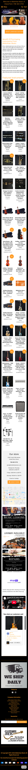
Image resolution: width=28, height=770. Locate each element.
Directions (14, 482)
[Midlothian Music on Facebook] (12, 692)
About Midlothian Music (14, 703)
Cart (25, 7)
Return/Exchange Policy (14, 707)
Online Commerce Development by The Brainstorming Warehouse (14, 765)
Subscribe (22, 722)
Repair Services (14, 706)
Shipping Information (14, 708)
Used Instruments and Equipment (14, 700)
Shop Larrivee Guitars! (14, 31)
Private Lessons (14, 705)
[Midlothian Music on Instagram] (15, 692)
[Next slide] (20, 26)
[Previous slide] (7, 26)
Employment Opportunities (14, 704)
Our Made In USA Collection (14, 711)
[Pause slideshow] (25, 26)
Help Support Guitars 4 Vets (14, 699)
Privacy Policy (14, 710)
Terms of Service (14, 709)
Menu (5, 7)
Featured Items (14, 712)
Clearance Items (14, 702)
